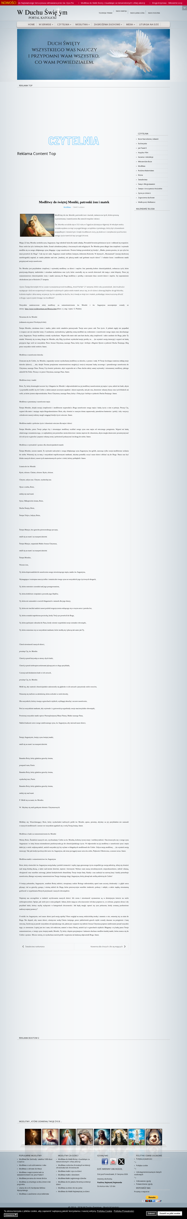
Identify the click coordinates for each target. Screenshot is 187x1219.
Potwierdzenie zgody (144, 1184)
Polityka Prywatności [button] (124, 1211)
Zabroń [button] (151, 1213)
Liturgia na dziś (149, 24)
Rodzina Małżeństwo (146, 170)
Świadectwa (142, 179)
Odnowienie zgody (143, 1181)
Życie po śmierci (144, 193)
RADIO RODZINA (154, 13)
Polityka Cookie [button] (104, 1211)
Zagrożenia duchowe (107, 24)
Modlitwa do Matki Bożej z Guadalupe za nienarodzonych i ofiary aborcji (82, 3)
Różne (140, 175)
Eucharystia (142, 143)
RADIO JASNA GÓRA (137, 13)
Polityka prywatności (144, 1159)
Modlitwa (81, 24)
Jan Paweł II (142, 148)
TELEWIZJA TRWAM (105, 13)
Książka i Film (143, 152)
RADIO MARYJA (121, 11)
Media (129, 24)
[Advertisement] (93, 108)
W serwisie (45, 24)
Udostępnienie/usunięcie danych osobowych (148, 1173)
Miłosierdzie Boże (145, 161)
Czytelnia (63, 24)
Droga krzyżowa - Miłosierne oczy (136, 3)
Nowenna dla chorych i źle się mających (107, 946)
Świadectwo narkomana (34, 946)
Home (31, 24)
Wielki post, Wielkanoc (146, 202)
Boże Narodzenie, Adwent (148, 139)
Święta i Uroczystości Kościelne (150, 188)
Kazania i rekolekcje (145, 157)
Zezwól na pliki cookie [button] (169, 1213)
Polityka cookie (142, 1165)
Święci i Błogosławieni (146, 184)
